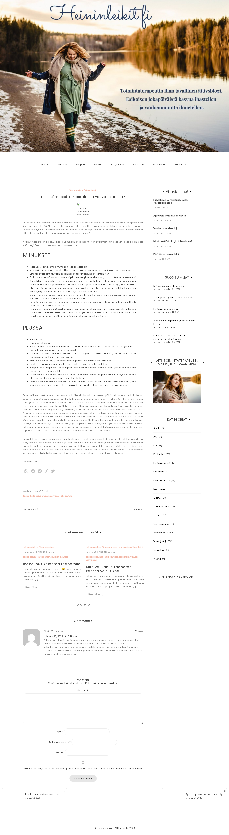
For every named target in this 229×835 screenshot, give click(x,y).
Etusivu (45, 164)
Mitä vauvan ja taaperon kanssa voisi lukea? (46, 569)
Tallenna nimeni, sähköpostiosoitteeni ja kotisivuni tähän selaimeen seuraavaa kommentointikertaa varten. (83, 768)
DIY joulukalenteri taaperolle (168, 285)
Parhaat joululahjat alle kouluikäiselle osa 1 (107, 569)
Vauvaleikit (74, 547)
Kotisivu (60, 752)
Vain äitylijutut (161, 523)
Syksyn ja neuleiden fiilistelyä (205, 794)
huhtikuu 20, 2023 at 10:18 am (60, 636)
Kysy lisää (138, 164)
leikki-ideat (115, 556)
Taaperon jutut (76, 190)
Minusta (62, 164)
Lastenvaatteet (161, 462)
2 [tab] (81, 605)
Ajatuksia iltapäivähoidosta (169, 215)
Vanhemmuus (161, 532)
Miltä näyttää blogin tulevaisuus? (172, 241)
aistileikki (98, 556)
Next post (138, 508)
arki (33, 496)
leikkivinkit (126, 556)
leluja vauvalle (48, 556)
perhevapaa (46, 496)
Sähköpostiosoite (60, 741)
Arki (155, 436)
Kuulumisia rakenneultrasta (43, 794)
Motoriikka (159, 489)
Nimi (60, 731)
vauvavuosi (28, 560)
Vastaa (140, 631)
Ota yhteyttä (117, 164)
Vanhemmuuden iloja (165, 228)
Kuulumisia (159, 454)
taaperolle (61, 556)
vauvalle (72, 556)
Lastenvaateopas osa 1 (166, 308)
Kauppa (80, 164)
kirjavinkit (35, 556)
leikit (106, 556)
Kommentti (83, 690)
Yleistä (157, 558)
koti (37, 496)
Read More (31, 594)
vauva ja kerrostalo (62, 496)
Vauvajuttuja (91, 190)
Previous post (30, 508)
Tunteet (157, 515)
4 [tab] (89, 605)
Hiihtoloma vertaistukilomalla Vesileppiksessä (170, 201)
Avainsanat (159, 164)
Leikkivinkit (97, 547)
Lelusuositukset (31, 547)
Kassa (97, 164)
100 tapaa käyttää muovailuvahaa (172, 297)
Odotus (157, 497)
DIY (155, 445)
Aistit (88, 547)
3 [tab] (85, 605)
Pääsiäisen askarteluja (166, 254)
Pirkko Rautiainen (53, 631)
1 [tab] (78, 605)
